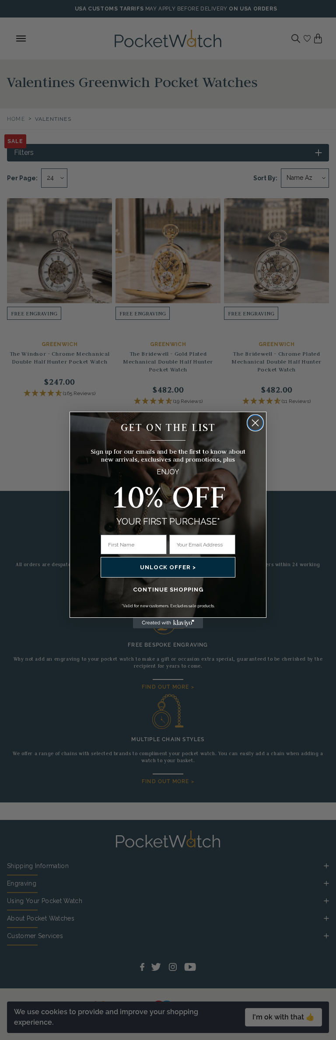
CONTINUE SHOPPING (168, 589)
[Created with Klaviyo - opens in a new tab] (168, 623)
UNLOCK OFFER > (168, 567)
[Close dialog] (255, 423)
